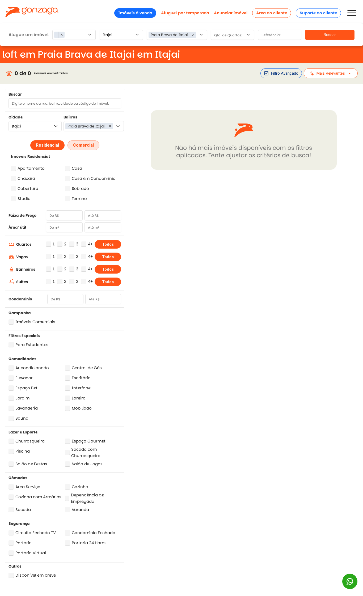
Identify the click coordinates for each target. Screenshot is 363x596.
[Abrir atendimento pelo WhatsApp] (350, 581)
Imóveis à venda (135, 13)
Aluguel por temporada (185, 13)
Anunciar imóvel (231, 13)
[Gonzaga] (31, 13)
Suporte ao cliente (318, 13)
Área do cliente (271, 13)
